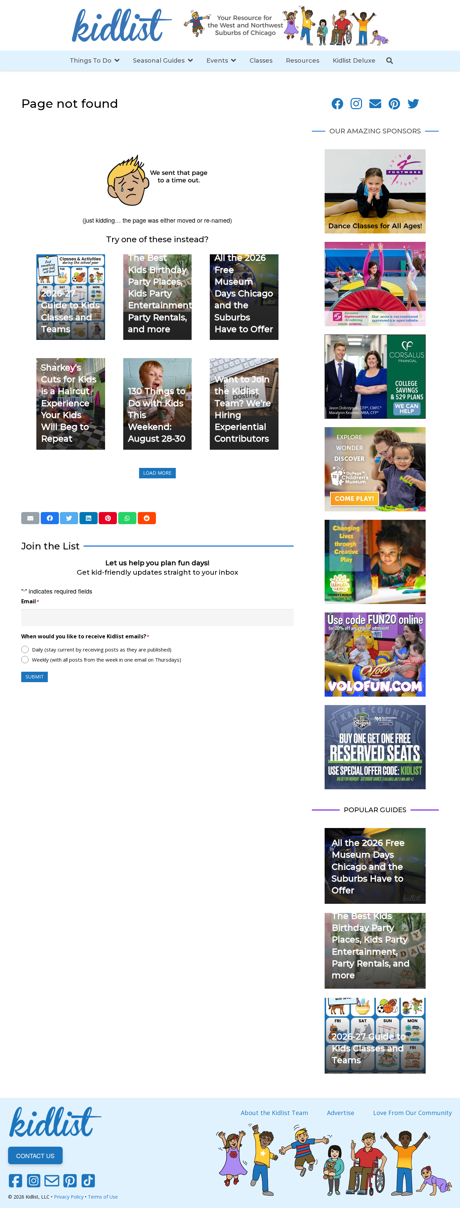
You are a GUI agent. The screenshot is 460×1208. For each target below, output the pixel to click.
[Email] (375, 104)
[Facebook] (337, 104)
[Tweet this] (69, 518)
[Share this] (50, 518)
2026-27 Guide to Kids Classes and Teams (369, 1048)
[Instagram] (356, 104)
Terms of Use (103, 1197)
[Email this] (30, 518)
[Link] (122, 25)
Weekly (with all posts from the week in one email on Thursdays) (106, 659)
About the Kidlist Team (274, 1113)
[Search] (389, 60)
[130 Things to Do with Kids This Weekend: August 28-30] (157, 363)
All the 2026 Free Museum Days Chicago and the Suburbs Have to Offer (244, 293)
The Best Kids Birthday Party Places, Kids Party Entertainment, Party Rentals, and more (161, 293)
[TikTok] (88, 1180)
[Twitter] (413, 104)
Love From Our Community (412, 1113)
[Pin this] (108, 518)
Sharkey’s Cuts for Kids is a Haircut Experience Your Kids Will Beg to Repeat (69, 403)
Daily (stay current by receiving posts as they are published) (101, 649)
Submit (35, 676)
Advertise (340, 1113)
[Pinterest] (394, 104)
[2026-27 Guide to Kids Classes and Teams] (70, 259)
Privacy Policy (69, 1197)
